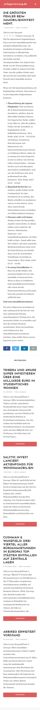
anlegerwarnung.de (15, 4)
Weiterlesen (20, 444)
